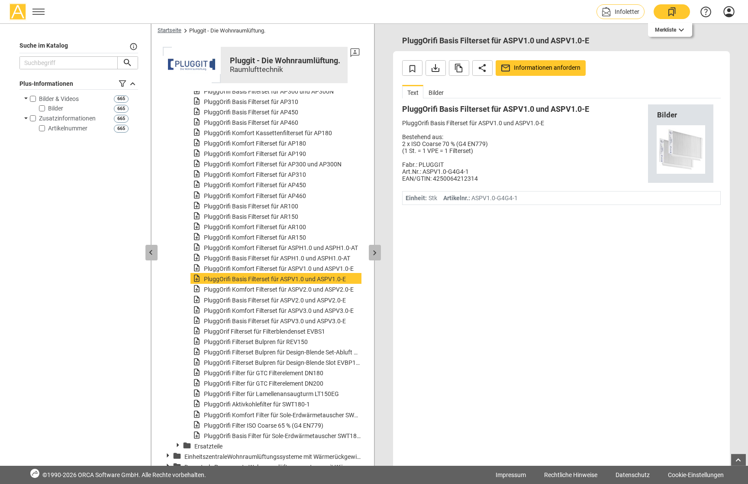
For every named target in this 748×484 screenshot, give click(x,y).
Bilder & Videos (59, 98)
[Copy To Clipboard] (459, 68)
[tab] (412, 91)
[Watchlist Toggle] (412, 68)
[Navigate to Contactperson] (355, 53)
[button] (620, 11)
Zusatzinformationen (67, 118)
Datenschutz (633, 474)
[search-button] (127, 63)
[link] (672, 11)
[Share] (482, 68)
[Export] (436, 68)
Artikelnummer (67, 128)
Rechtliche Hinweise (570, 474)
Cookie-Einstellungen (696, 474)
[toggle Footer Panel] (738, 460)
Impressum (511, 474)
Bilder (55, 108)
